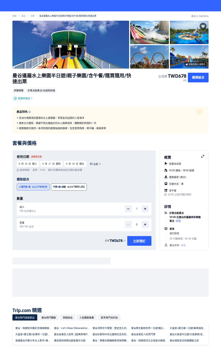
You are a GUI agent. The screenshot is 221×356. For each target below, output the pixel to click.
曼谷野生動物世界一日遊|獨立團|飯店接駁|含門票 (150, 328)
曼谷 (23, 16)
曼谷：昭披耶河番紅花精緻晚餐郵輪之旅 (34, 328)
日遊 (32, 16)
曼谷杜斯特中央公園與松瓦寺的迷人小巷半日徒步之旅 (111, 334)
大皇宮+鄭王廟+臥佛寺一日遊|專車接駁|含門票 (34, 334)
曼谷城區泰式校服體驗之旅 (184, 340)
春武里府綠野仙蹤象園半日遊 (69, 340)
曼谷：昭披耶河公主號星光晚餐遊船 (150, 340)
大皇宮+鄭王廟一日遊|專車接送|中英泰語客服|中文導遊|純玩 (188, 328)
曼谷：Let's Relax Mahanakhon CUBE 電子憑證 (72, 328)
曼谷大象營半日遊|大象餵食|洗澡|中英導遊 (188, 334)
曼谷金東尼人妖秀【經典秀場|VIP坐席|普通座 (72, 334)
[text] (110, 123)
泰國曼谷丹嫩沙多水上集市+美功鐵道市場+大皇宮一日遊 (34, 340)
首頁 (14, 16)
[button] (198, 6)
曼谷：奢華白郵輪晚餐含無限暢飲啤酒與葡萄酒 (111, 340)
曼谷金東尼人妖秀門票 (143, 334)
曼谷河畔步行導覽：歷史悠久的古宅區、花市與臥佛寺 (111, 328)
